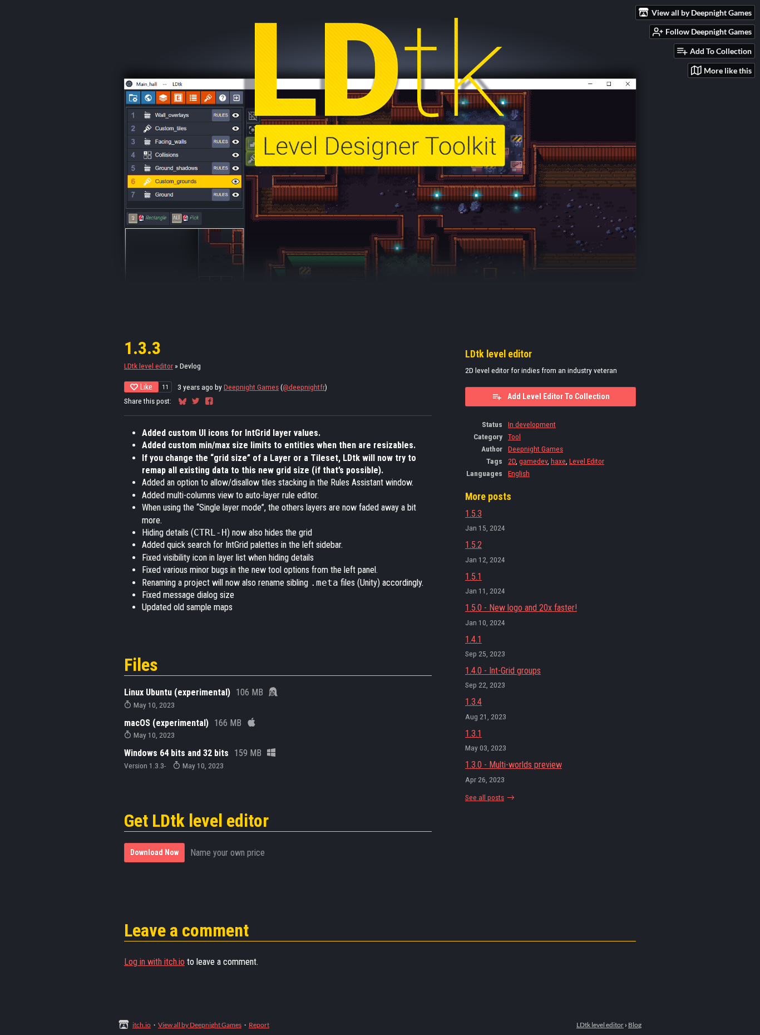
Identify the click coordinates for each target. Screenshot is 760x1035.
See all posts (484, 797)
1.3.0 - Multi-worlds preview (513, 764)
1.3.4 (473, 701)
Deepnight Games (251, 386)
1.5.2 (473, 544)
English (519, 473)
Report (259, 1025)
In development (532, 424)
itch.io (141, 1025)
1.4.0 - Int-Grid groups (503, 670)
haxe (558, 461)
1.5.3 (473, 513)
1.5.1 (473, 576)
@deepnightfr (304, 386)
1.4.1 (473, 639)
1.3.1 (473, 733)
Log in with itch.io (154, 961)
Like (146, 386)
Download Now (154, 852)
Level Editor (586, 461)
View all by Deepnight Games (199, 1025)
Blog (634, 1025)
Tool (514, 436)
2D (512, 461)
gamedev (533, 461)
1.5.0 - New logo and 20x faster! (521, 607)
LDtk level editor (148, 365)
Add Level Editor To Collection (558, 396)
